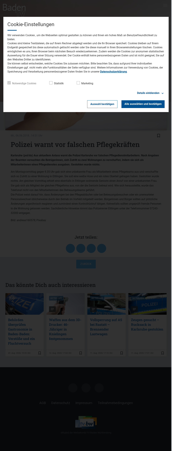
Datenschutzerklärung (113, 71)
